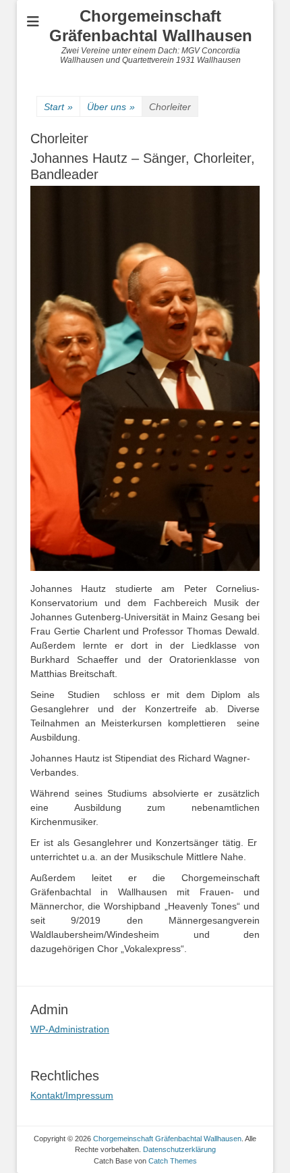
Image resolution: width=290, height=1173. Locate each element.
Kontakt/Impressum (71, 1095)
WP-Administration (69, 1029)
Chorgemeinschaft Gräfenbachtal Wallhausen (150, 26)
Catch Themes (172, 1161)
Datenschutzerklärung (179, 1149)
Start (58, 106)
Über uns (111, 106)
